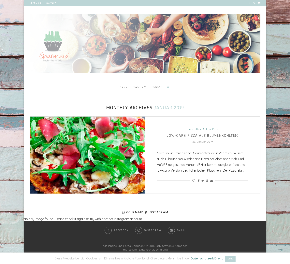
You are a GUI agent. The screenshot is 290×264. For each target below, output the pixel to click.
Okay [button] (230, 258)
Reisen (156, 86)
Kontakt (51, 3)
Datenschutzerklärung (153, 249)
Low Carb (212, 129)
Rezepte (138, 86)
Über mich (35, 3)
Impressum (130, 249)
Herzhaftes (194, 129)
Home (123, 86)
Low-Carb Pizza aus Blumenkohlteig (203, 135)
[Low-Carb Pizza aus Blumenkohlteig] (87, 155)
